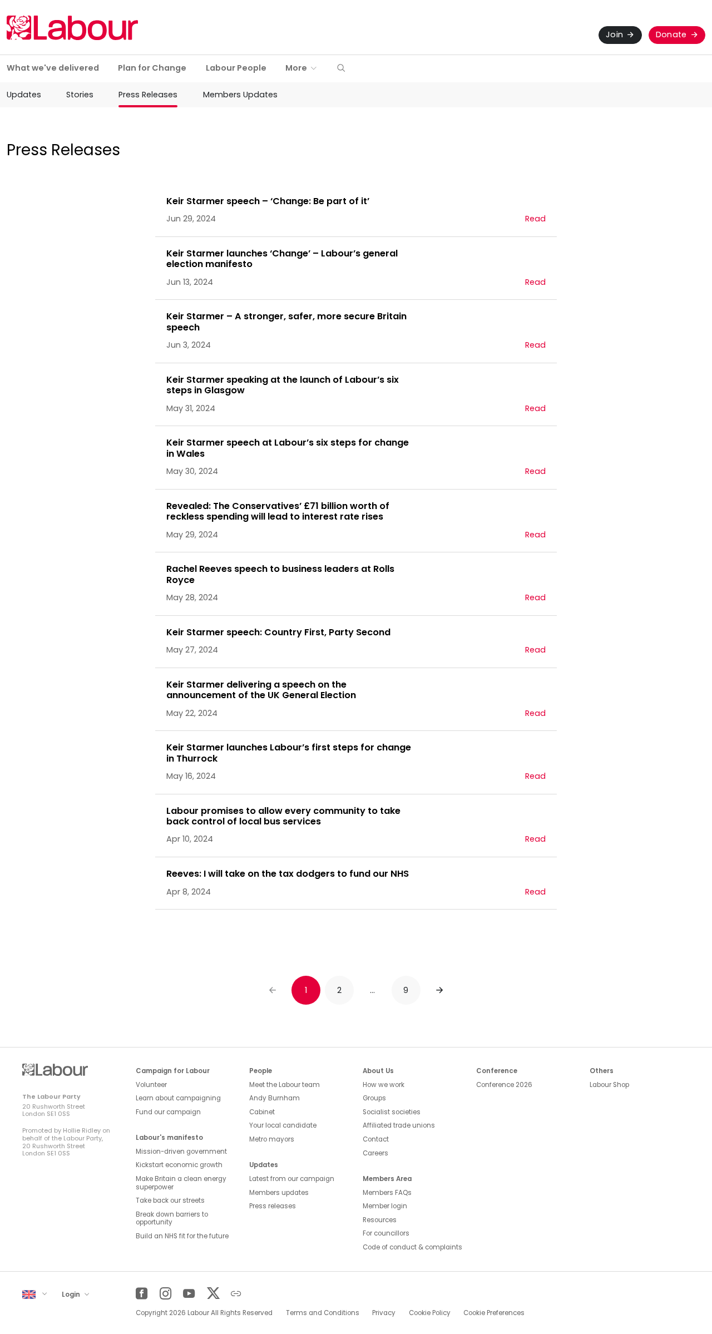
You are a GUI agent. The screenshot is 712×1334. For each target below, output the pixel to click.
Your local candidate (283, 1125)
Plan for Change (152, 67)
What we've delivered (53, 67)
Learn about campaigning (178, 1098)
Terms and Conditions (322, 1312)
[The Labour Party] (72, 27)
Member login (385, 1206)
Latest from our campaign (291, 1178)
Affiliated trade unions (399, 1125)
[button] (341, 69)
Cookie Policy (430, 1312)
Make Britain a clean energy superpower (181, 1183)
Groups (374, 1098)
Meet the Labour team (284, 1084)
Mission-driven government (181, 1151)
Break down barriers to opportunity (172, 1218)
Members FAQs (387, 1192)
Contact (376, 1139)
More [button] (296, 67)
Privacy (383, 1312)
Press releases (272, 1206)
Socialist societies (392, 1112)
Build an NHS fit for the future (182, 1236)
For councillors (386, 1233)
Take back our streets (170, 1200)
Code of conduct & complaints (412, 1247)
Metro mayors (271, 1139)
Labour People (236, 67)
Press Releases (147, 94)
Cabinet (262, 1112)
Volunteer (151, 1084)
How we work (383, 1084)
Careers (375, 1153)
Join (614, 34)
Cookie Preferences (494, 1312)
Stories (79, 94)
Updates (24, 94)
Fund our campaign (168, 1112)
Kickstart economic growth (179, 1164)
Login (72, 1293)
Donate (671, 34)
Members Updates (240, 94)
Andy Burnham (274, 1098)
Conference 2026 (504, 1084)
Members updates (279, 1192)
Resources (380, 1220)
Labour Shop (609, 1084)
